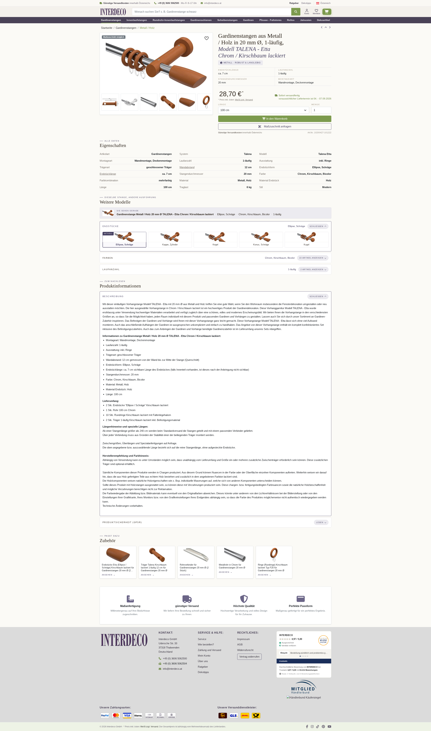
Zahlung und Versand (209, 650)
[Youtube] (329, 726)
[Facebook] (307, 726)
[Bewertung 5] (307, 656)
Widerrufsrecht (245, 650)
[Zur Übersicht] (326, 27)
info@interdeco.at (212, 3)
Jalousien (305, 20)
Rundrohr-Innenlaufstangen (169, 20)
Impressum (243, 639)
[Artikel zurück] (321, 27)
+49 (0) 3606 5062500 (175, 658)
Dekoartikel (323, 20)
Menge (315, 104)
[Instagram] (312, 726)
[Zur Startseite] (124, 639)
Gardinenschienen (201, 20)
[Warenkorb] (326, 12)
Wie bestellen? (206, 644)
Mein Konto (204, 655)
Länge (222, 104)
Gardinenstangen (111, 20)
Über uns (203, 661)
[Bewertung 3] (303, 656)
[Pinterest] (323, 726)
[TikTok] (317, 726)
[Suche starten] (295, 12)
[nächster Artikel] (329, 27)
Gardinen (248, 20)
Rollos (290, 20)
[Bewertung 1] (300, 656)
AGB (240, 644)
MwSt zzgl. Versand (244, 100)
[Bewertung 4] (305, 656)
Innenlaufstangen (137, 20)
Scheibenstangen (227, 20)
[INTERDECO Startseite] (113, 11)
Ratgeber (203, 666)
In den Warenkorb (276, 118)
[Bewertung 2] (302, 656)
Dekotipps (306, 3)
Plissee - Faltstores (270, 20)
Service (202, 639)
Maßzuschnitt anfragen (277, 126)
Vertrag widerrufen (249, 656)
